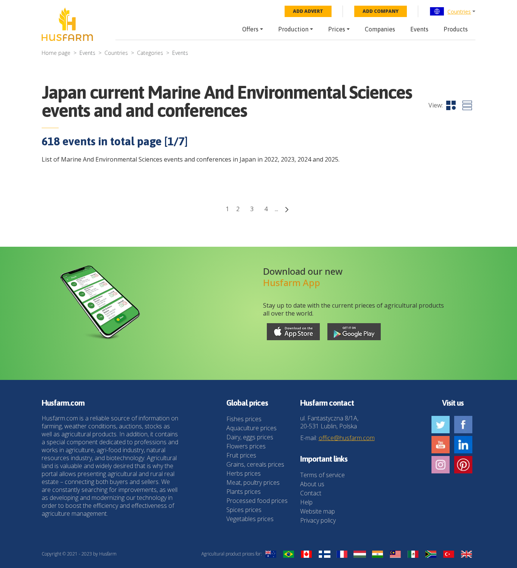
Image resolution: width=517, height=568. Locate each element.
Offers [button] (250, 29)
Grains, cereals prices (255, 464)
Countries (459, 11)
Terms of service (322, 475)
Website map (317, 511)
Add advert (308, 11)
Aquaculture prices (251, 428)
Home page (56, 52)
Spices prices (244, 510)
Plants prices (243, 491)
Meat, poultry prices (253, 482)
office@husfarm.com (347, 438)
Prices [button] (336, 29)
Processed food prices (257, 500)
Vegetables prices (250, 519)
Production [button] (293, 29)
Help (306, 502)
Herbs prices (243, 473)
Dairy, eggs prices (249, 437)
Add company (381, 11)
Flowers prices (246, 446)
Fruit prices (241, 455)
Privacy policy (318, 520)
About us (312, 484)
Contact (310, 493)
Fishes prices (244, 419)
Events (419, 29)
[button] (452, 11)
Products (456, 29)
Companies (380, 29)
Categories (150, 52)
